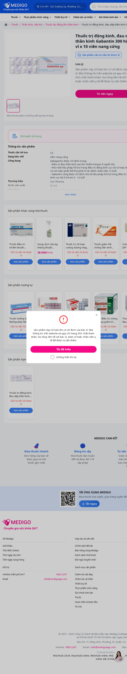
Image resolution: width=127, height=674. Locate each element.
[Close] (96, 315)
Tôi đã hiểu (63, 349)
